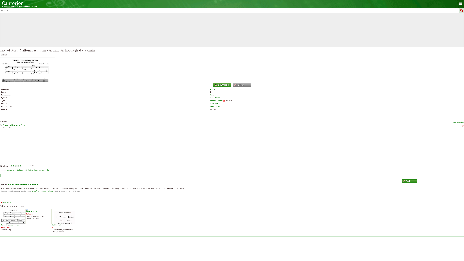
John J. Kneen (215, 98)
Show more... (7, 202)
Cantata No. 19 (31, 212)
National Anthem (216, 101)
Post (408, 181)
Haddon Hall (56, 225)
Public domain (215, 104)
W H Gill (213, 89)
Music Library (215, 106)
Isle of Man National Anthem (23, 185)
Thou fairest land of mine (10, 225)
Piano (212, 95)
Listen (241, 85)
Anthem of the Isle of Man (14, 125)
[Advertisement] (232, 30)
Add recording (458, 122)
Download (223, 85)
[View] (232, 70)
